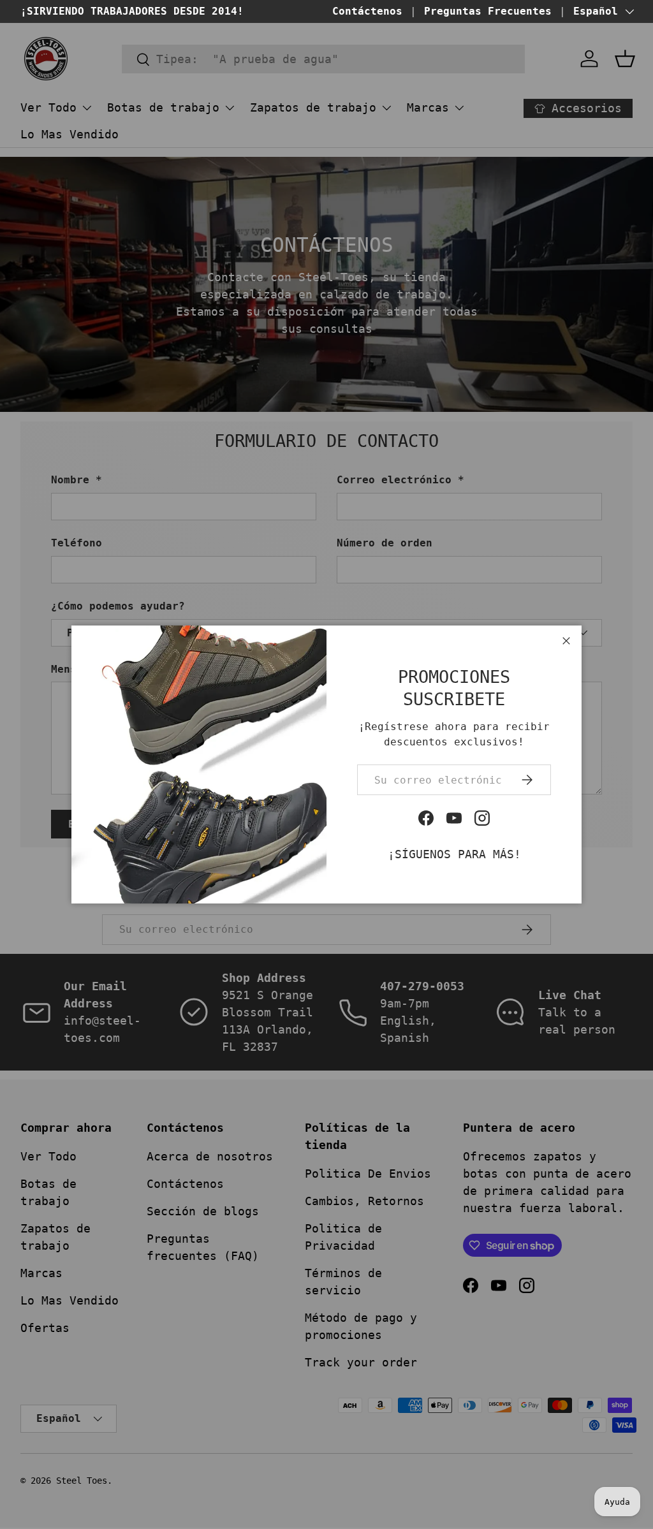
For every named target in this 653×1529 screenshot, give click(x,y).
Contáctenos (367, 11)
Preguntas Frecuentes (488, 11)
